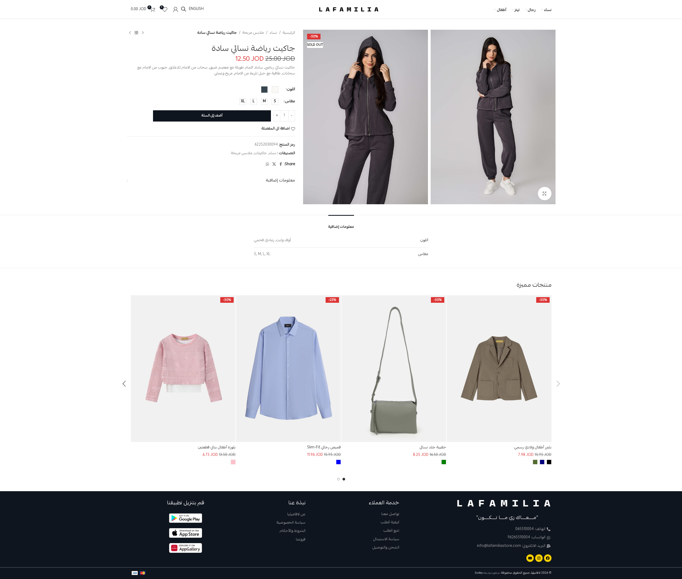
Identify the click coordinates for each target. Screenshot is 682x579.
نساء (273, 33)
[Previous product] (143, 33)
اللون (291, 89)
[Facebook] (547, 558)
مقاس (290, 101)
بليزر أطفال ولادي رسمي (532, 448)
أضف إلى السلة (212, 116)
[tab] (341, 223)
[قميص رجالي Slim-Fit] (288, 368)
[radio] (275, 89)
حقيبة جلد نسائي (433, 448)
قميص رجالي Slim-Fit (324, 448)
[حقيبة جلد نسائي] (393, 368)
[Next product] (130, 33)
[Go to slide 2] (338, 479)
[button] (558, 384)
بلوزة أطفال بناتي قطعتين (217, 448)
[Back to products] (136, 33)
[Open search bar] (183, 9)
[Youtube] (530, 558)
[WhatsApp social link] (267, 164)
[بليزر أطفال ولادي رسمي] (499, 368)
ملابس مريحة (253, 33)
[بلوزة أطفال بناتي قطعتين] (183, 368)
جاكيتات (260, 153)
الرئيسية (289, 33)
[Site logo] (349, 10)
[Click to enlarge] (544, 193)
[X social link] (274, 164)
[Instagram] (539, 558)
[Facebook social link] (281, 164)
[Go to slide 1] (343, 479)
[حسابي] (175, 9)
